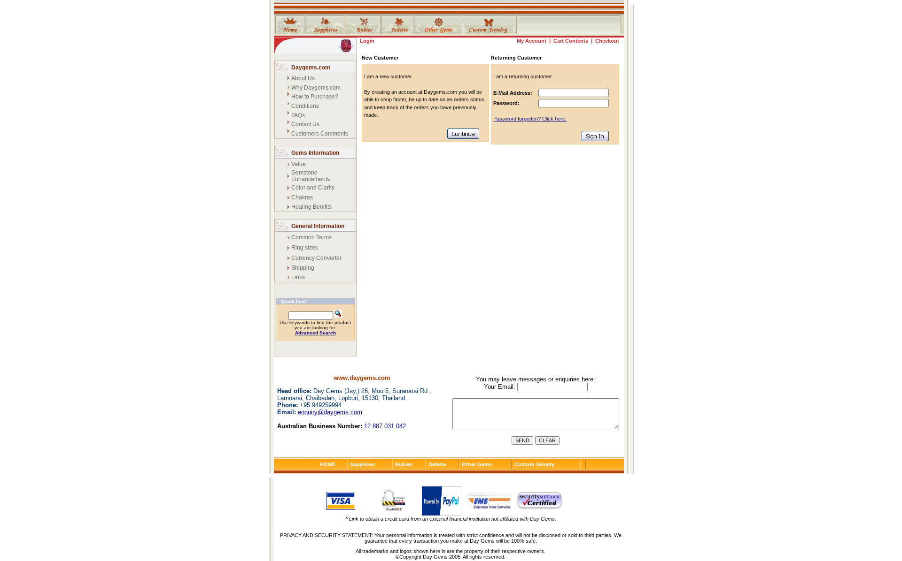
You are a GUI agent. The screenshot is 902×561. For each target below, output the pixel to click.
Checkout (607, 41)
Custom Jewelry (534, 464)
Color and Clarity (312, 187)
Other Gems (477, 464)
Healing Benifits (311, 207)
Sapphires (362, 464)
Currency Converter (316, 258)
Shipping (302, 268)
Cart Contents (570, 41)
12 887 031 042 (385, 426)
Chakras (302, 197)
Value (298, 164)
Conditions (305, 106)
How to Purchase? (314, 96)
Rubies (403, 464)
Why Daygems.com (316, 87)
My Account (531, 41)
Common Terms (311, 237)
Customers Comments (319, 133)
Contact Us (305, 124)
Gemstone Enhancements (310, 175)
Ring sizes (304, 247)
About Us (303, 78)
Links (298, 277)
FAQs (298, 115)
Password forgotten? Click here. (530, 118)
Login (367, 41)
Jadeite (437, 464)
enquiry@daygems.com (330, 412)
